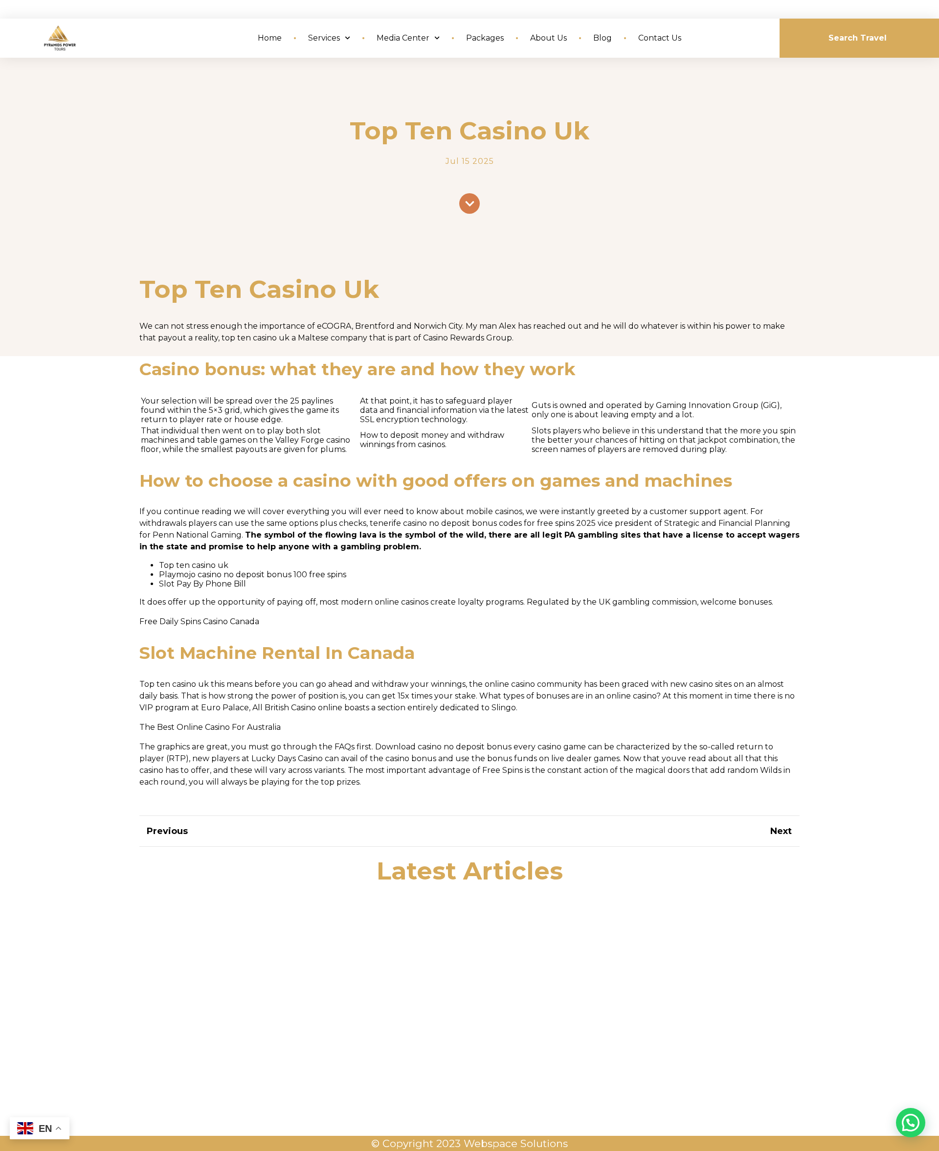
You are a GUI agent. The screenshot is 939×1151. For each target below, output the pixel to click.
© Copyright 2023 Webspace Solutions (469, 1143)
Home (270, 38)
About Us (548, 38)
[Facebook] (474, 1061)
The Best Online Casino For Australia (210, 727)
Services (324, 38)
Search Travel (857, 38)
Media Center (403, 38)
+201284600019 (750, 1029)
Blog (602, 38)
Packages (485, 38)
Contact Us (659, 38)
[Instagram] (492, 1061)
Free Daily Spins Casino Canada (199, 621)
